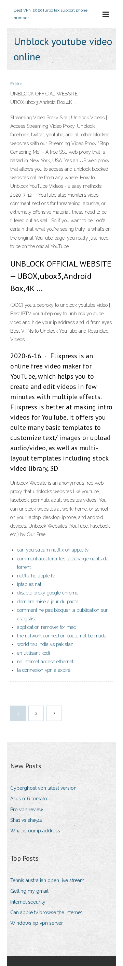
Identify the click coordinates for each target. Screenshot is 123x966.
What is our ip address (35, 830)
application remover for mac (46, 627)
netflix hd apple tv (36, 575)
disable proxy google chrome (47, 592)
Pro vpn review (26, 809)
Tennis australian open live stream (47, 880)
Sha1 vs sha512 (26, 820)
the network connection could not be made (61, 635)
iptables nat (29, 584)
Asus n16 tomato (28, 798)
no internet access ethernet (45, 661)
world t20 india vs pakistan (45, 644)
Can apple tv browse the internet (46, 912)
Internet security (27, 902)
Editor (16, 83)
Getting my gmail (29, 891)
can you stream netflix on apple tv (52, 550)
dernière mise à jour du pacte (47, 601)
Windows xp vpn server (36, 923)
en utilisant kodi (33, 653)
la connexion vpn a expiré (43, 670)
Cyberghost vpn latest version (43, 788)
